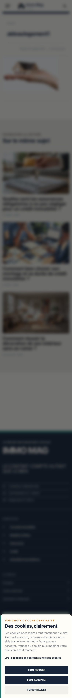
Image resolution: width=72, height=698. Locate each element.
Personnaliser (36, 689)
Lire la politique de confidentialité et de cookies (33, 657)
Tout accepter (36, 679)
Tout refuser (36, 670)
